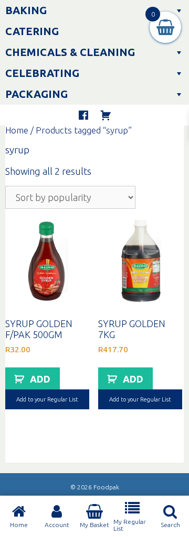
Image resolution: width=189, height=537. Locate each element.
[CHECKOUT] (105, 115)
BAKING (26, 10)
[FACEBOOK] (83, 115)
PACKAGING (36, 94)
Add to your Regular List (47, 399)
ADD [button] (40, 379)
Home (16, 130)
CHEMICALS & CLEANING (70, 52)
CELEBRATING (42, 73)
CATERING (32, 31)
